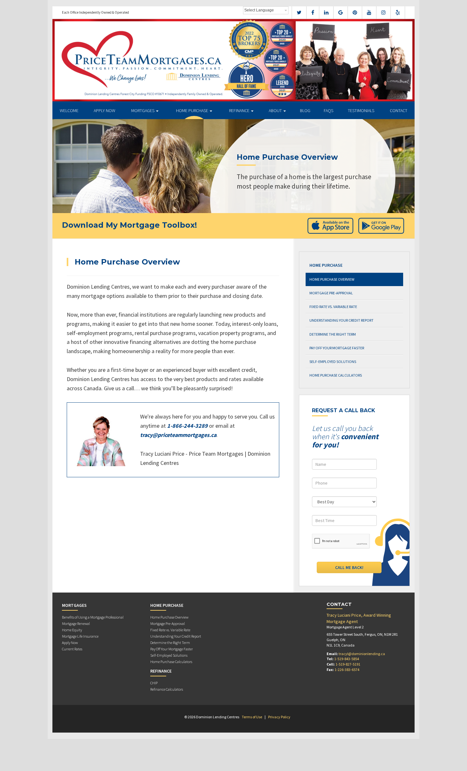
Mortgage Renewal (76, 623)
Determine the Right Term (332, 334)
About (276, 110)
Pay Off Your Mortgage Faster (336, 347)
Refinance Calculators (166, 689)
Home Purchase (192, 110)
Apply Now (104, 110)
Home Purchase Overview (331, 279)
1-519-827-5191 (347, 664)
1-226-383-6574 (347, 669)
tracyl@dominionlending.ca (362, 653)
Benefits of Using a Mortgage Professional (93, 617)
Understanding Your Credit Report (341, 320)
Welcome (69, 110)
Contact (398, 110)
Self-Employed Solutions (332, 361)
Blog (305, 110)
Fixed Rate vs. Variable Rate (333, 306)
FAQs (328, 110)
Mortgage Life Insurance (80, 636)
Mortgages (143, 110)
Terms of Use (252, 716)
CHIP (154, 682)
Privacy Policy (279, 716)
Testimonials (361, 110)
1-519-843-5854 (346, 658)
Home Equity (72, 629)
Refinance (239, 110)
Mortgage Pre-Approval (331, 293)
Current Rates (72, 649)
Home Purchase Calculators (335, 375)
